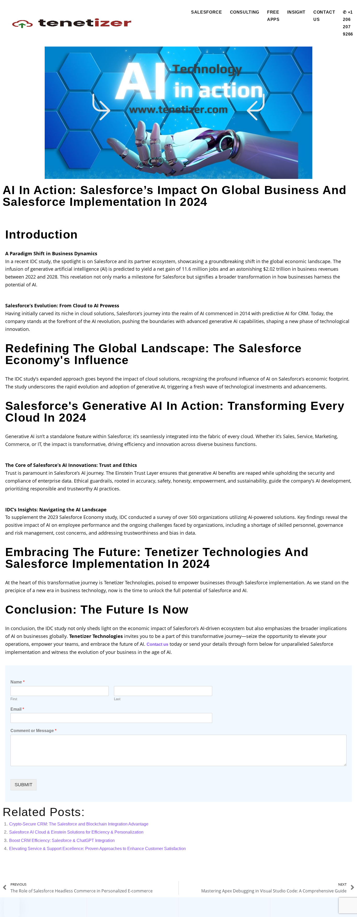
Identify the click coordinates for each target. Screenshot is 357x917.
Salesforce (206, 12)
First (13, 699)
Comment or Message (33, 730)
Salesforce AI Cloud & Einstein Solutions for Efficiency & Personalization (76, 832)
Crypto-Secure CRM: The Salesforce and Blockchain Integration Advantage (78, 824)
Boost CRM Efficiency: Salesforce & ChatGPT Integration (62, 840)
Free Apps (273, 16)
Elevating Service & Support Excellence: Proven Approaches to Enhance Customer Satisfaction (97, 848)
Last (117, 699)
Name (17, 682)
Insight (296, 12)
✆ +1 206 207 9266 (348, 23)
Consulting (244, 12)
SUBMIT (23, 784)
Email (17, 709)
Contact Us (324, 16)
